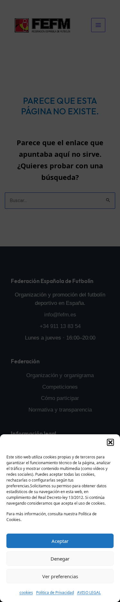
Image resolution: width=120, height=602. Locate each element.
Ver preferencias (60, 576)
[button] (110, 442)
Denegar (60, 558)
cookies (26, 592)
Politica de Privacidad (55, 592)
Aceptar (60, 541)
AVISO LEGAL (89, 592)
